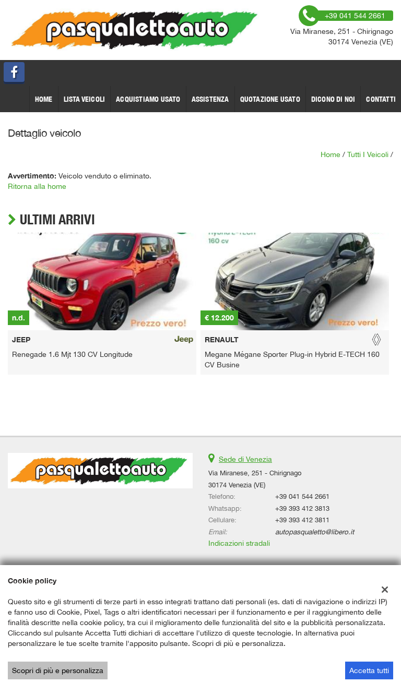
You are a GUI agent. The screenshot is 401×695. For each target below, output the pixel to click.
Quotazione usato (270, 99)
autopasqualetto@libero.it (314, 532)
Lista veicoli (84, 99)
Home (44, 99)
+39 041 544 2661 (302, 496)
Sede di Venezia (245, 459)
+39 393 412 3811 (302, 520)
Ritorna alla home (37, 186)
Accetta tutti (369, 670)
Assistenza (210, 99)
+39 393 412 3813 (302, 508)
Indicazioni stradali (239, 543)
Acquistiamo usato (148, 99)
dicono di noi (333, 99)
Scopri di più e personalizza (57, 670)
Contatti (381, 99)
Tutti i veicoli (367, 154)
